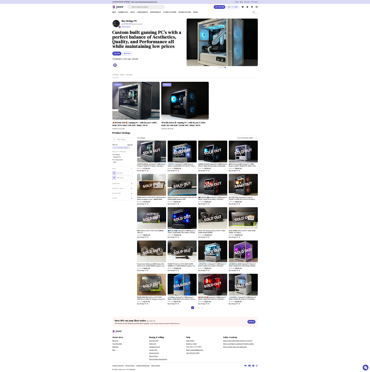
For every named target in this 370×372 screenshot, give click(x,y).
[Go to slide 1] (219, 67)
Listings (115, 75)
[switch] (255, 12)
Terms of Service (118, 365)
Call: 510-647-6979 (192, 353)
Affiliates (115, 347)
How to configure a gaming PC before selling (238, 344)
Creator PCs (153, 350)
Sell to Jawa (233, 7)
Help (236, 2)
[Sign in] (256, 7)
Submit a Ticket (191, 344)
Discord (247, 2)
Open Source (155, 365)
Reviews (130, 75)
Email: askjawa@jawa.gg (194, 350)
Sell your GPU (153, 341)
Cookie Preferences (143, 365)
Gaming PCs (117, 157)
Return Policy (153, 356)
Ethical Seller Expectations (158, 359)
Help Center (190, 341)
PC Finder (254, 2)
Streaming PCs (154, 353)
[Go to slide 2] (221, 67)
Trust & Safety (117, 344)
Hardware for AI (154, 347)
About (122, 75)
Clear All (130, 145)
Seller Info (152, 344)
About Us (115, 341)
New (114, 12)
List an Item (219, 7)
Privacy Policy (130, 365)
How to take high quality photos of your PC (237, 341)
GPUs (115, 162)
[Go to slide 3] (223, 67)
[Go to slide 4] (225, 67)
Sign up (251, 322)
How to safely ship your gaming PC (235, 347)
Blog (241, 2)
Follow (117, 53)
